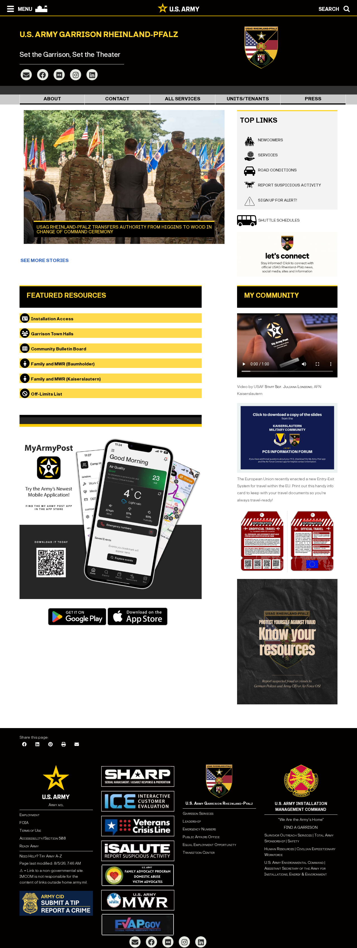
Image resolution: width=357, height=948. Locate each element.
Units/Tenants (248, 99)
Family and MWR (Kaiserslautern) (66, 379)
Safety (293, 841)
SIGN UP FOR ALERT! (277, 200)
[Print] (63, 744)
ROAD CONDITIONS (277, 170)
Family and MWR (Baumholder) (63, 364)
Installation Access (52, 318)
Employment (30, 815)
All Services (182, 99)
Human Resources (279, 849)
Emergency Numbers (199, 829)
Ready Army (29, 846)
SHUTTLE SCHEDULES (279, 220)
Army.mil (56, 804)
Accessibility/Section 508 (43, 838)
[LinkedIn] (92, 74)
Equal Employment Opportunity (209, 844)
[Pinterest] (50, 744)
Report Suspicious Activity (289, 185)
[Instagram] (75, 74)
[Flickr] (59, 74)
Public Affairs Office (201, 837)
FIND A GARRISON (301, 827)
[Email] (26, 74)
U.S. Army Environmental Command (294, 862)
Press (313, 99)
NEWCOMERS (270, 140)
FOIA (24, 822)
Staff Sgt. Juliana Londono (288, 386)
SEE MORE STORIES (44, 260)
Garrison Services (198, 813)
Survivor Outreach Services (288, 835)
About (52, 99)
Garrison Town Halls (52, 333)
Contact (117, 99)
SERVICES (268, 155)
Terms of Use (30, 830)
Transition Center (198, 852)
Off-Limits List (46, 394)
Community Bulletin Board (58, 348)
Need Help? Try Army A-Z (41, 856)
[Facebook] (43, 74)
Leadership (192, 821)
